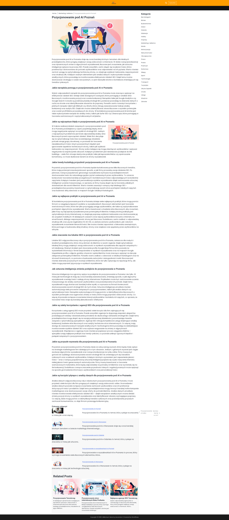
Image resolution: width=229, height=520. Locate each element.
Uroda (143, 92)
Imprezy (144, 40)
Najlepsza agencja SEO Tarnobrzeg (123, 498)
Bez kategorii (145, 17)
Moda (143, 46)
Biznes (143, 20)
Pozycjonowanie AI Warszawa (92, 462)
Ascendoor (119, 517)
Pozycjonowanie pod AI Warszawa (94, 422)
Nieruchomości (146, 53)
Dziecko (144, 30)
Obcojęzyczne (146, 56)
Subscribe (172, 3)
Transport (144, 82)
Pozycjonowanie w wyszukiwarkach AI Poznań (98, 449)
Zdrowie (144, 101)
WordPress (135, 517)
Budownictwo (146, 24)
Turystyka (144, 85)
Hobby (143, 37)
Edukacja (144, 33)
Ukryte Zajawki (146, 88)
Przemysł (144, 66)
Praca (143, 59)
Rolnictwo (144, 69)
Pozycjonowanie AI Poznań (91, 409)
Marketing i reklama (148, 43)
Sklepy (143, 72)
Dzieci (143, 27)
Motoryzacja (145, 50)
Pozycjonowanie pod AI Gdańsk (93, 435)
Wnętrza (144, 98)
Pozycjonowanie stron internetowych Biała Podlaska (93, 499)
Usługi (143, 95)
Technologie (145, 79)
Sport (143, 76)
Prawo (143, 62)
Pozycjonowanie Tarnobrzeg (64, 498)
